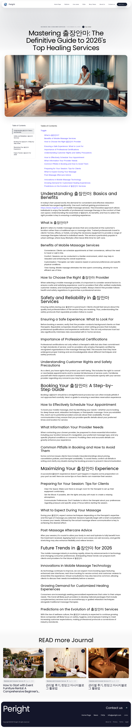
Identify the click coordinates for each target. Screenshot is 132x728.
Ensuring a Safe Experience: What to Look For (63, 146)
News (96, 715)
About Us (108, 722)
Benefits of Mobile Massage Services (60, 138)
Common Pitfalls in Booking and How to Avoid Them (66, 164)
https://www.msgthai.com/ (52, 208)
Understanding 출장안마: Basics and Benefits (23, 131)
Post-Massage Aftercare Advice (57, 175)
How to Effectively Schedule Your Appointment (64, 157)
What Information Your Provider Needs (60, 161)
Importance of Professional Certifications (61, 149)
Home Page (86, 715)
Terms (121, 722)
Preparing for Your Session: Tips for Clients (62, 168)
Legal (126, 722)
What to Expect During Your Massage (60, 172)
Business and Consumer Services (53, 27)
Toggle (43, 130)
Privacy (115, 722)
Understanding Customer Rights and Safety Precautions (68, 153)
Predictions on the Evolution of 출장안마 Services (65, 186)
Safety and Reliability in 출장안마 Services (23, 137)
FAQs (103, 715)
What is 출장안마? (51, 135)
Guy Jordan (88, 27)
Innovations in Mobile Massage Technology (62, 180)
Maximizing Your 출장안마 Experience (21, 148)
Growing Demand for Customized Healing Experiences (67, 183)
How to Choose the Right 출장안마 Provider (62, 142)
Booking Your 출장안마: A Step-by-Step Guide (24, 142)
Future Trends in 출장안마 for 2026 (22, 153)
